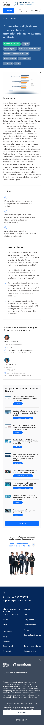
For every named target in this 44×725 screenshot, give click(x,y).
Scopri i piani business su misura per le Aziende (19, 545)
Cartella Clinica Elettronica (29, 49)
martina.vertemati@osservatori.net (20, 350)
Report (13, 18)
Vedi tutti (22, 523)
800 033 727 (12, 370)
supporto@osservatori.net (16, 373)
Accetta (22, 712)
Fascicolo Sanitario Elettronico (16, 54)
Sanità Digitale (9, 49)
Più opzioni (22, 720)
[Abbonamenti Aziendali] (33, 545)
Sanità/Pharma (10, 59)
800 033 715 (11, 347)
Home (5, 18)
